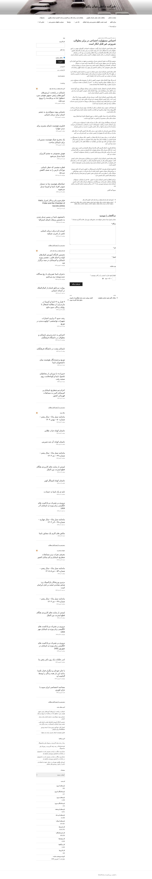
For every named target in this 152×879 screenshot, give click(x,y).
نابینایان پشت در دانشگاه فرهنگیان (51, 349)
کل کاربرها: (61, 850)
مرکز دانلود (113, 22)
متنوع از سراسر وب (61, 550)
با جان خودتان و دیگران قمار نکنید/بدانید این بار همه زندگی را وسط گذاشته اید (51, 673)
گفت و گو (85, 199)
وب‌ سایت (113, 266)
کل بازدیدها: (61, 827)
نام (114, 248)
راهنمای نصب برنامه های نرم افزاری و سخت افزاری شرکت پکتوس (65, 17)
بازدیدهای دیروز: (60, 797)
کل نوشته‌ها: (61, 838)
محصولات (42, 17)
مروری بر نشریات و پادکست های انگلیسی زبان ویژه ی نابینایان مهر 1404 (51, 629)
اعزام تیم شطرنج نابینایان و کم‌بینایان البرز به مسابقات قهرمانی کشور (54, 393)
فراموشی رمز (61, 70)
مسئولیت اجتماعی (92, 203)
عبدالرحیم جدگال (60, 757)
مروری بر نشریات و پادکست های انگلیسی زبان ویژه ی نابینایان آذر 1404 (51, 505)
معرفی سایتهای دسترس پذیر (56, 22)
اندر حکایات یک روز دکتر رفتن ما (51, 659)
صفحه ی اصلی (112, 17)
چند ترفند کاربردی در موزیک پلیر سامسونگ (50, 743)
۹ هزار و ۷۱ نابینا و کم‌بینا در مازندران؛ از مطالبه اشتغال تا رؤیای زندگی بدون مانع (53, 304)
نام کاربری (62, 41)
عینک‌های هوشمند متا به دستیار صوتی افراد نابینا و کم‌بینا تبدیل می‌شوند (52, 186)
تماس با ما (41, 22)
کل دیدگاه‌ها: (61, 844)
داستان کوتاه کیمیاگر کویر (54, 481)
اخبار (107, 199)
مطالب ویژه (62, 412)
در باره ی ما (113, 26)
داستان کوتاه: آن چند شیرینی (53, 442)
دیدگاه (113, 224)
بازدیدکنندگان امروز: (59, 791)
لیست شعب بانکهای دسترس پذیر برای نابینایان (95, 22)
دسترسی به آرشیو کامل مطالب (56, 245)
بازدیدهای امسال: (60, 821)
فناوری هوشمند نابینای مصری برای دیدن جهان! (53, 732)
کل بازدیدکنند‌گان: (60, 833)
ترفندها (69, 22)
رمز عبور (62, 49)
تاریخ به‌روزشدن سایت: (58, 856)
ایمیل (114, 257)
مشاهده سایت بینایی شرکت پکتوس (96, 17)
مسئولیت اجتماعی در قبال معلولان (81, 203)
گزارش (88, 199)
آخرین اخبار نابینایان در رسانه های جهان (57, 88)
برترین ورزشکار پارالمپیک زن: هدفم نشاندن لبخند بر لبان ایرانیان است (51, 585)
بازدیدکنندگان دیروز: (59, 803)
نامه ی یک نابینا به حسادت (54, 492)
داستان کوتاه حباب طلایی (54, 431)
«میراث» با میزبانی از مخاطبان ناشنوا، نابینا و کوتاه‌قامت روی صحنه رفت (52, 376)
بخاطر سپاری (59, 57)
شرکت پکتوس (101, 38)
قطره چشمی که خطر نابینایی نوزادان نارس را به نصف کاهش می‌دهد (52, 170)
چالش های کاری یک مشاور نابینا (52, 533)
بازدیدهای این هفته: (60, 809)
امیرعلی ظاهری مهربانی (58, 762)
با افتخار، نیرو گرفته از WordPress (107, 875)
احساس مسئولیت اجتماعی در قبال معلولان (104, 202)
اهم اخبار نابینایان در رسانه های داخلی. (98, 199)
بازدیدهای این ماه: (60, 815)
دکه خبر (77, 22)
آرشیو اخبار (111, 199)
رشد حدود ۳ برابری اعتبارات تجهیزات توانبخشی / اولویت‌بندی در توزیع (51, 321)
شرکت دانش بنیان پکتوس (99, 6)
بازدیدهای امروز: (60, 785)
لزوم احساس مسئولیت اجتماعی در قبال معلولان (86, 202)
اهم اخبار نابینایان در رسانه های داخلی (57, 250)
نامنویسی (62, 66)
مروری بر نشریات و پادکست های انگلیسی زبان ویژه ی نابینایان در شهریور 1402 (51, 646)
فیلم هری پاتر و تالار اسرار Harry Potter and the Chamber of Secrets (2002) (51, 203)
